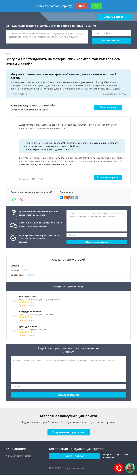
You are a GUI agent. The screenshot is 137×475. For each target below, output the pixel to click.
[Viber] (69, 197)
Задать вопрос (113, 16)
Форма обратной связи (18, 455)
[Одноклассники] (65, 197)
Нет (81, 6)
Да (96, 6)
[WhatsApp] (72, 197)
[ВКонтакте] (61, 197)
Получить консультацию (68, 432)
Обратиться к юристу (96, 242)
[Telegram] (76, 197)
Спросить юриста (109, 177)
